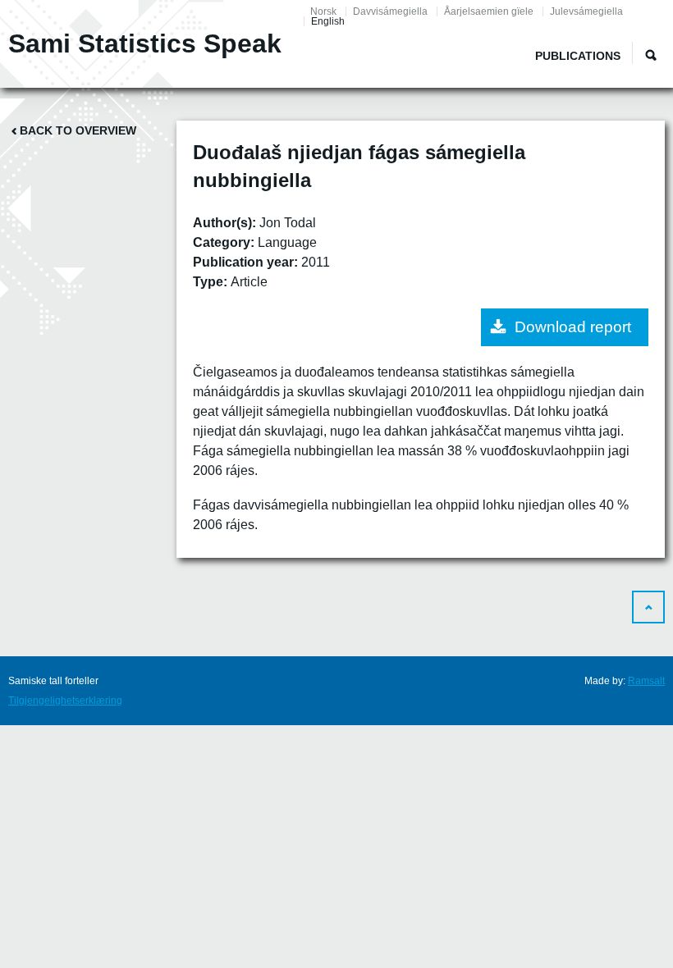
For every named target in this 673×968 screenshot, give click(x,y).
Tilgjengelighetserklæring (65, 700)
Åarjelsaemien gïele (488, 11)
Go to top (648, 607)
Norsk (323, 11)
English (328, 21)
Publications (577, 55)
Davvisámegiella (390, 11)
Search (651, 55)
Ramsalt (646, 681)
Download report (573, 327)
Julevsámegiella (586, 11)
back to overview (78, 130)
